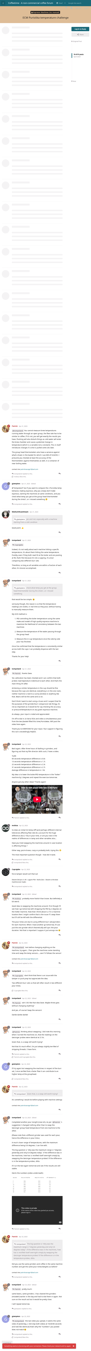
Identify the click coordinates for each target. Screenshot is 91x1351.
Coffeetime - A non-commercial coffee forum (30, 3)
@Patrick (16, 1032)
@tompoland (17, 431)
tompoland (19, 947)
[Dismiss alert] (73, 1346)
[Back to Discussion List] (3, 3)
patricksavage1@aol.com (29, 469)
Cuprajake (19, 545)
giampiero (20, 519)
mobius (18, 898)
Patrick (17, 673)
